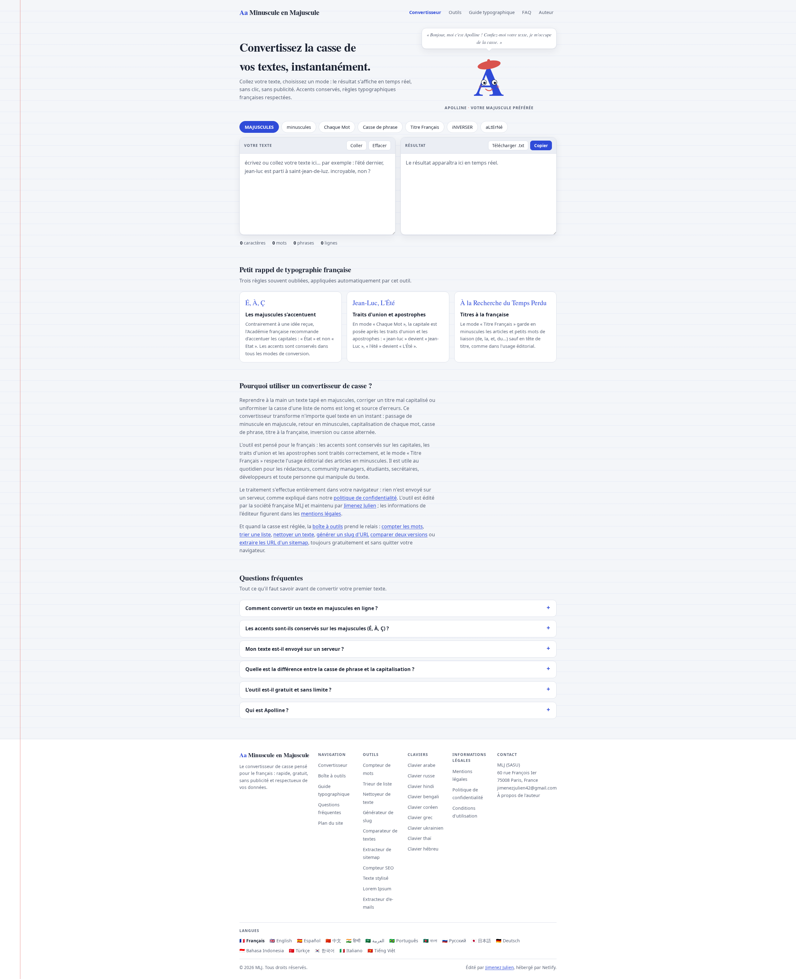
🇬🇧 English (281, 941)
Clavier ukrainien (425, 828)
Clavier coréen (423, 807)
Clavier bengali (423, 797)
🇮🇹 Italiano (351, 950)
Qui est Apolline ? (267, 710)
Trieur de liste (377, 784)
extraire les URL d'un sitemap (273, 542)
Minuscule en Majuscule (279, 12)
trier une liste (255, 534)
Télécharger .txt (508, 145)
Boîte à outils (332, 776)
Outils (455, 12)
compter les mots (402, 526)
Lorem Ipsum (377, 889)
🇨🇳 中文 (333, 941)
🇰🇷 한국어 (325, 950)
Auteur (546, 12)
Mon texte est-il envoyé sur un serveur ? (294, 649)
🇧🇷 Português (403, 941)
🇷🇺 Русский (454, 941)
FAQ (526, 12)
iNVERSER (462, 127)
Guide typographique (492, 12)
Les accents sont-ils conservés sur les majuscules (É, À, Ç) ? (317, 628)
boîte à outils (327, 526)
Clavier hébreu (423, 849)
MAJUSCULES (259, 127)
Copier (541, 145)
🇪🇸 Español (309, 941)
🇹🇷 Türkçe (299, 950)
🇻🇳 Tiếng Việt (381, 950)
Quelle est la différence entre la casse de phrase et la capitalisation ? (329, 669)
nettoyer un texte (293, 534)
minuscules (299, 127)
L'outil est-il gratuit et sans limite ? (288, 689)
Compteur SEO (378, 868)
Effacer (380, 145)
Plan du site (330, 823)
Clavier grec (420, 817)
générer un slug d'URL (343, 534)
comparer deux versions (399, 534)
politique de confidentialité (365, 497)
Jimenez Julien (360, 505)
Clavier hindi (421, 786)
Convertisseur (425, 12)
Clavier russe (421, 776)
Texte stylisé (375, 878)
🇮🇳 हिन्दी (353, 941)
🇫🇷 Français (252, 941)
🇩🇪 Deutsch (508, 941)
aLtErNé (494, 127)
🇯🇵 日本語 (481, 941)
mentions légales (321, 513)
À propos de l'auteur (518, 795)
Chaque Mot (337, 127)
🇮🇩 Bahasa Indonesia (261, 950)
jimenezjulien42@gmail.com (527, 788)
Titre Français (424, 127)
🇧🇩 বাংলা (430, 941)
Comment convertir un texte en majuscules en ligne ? (311, 608)
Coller (356, 145)
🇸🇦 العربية (374, 941)
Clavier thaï (419, 838)
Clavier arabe (421, 765)
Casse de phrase (380, 127)
